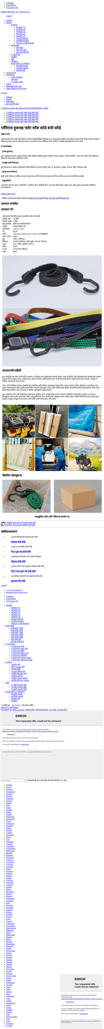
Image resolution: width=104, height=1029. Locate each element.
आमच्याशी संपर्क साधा (14, 86)
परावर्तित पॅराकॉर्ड (22, 41)
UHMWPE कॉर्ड (17, 646)
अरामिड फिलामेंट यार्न (19, 674)
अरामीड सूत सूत (17, 676)
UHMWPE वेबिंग (17, 651)
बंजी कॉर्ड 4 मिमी (17, 630)
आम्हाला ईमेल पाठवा (8, 194)
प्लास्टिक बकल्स (22, 68)
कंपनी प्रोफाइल (17, 77)
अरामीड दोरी (15, 665)
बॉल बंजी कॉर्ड (21, 50)
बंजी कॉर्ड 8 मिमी (17, 637)
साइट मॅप (4, 707)
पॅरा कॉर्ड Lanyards (17, 710)
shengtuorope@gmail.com (16, 592)
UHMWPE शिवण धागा (20, 653)
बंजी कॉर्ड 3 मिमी (17, 628)
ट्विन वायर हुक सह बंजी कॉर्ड (23, 571)
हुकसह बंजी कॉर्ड (18, 581)
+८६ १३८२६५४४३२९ (14, 590)
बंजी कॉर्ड (19, 48)
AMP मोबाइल (13, 707)
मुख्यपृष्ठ (9, 20)
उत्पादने (9, 23)
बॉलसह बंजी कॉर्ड (36, 198)
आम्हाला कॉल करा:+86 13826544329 (15, 12)
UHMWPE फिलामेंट (19, 655)
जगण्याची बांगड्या (42, 710)
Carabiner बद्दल (17, 82)
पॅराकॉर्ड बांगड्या (22, 66)
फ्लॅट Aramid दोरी (18, 667)
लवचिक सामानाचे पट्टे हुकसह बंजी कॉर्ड (21, 523)
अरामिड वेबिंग (16, 669)
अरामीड (14, 57)
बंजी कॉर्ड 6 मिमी (17, 635)
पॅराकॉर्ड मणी (20, 70)
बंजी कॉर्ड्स (15, 45)
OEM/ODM (11, 73)
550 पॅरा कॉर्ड (62, 710)
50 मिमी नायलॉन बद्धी (18, 690)
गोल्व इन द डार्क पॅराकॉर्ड (25, 43)
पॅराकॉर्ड (14, 25)
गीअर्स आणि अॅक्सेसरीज (20, 64)
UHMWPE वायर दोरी (19, 649)
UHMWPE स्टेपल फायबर (21, 658)
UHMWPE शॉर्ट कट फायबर (21, 660)
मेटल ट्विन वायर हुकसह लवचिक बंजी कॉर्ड (19, 525)
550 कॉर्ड (52, 710)
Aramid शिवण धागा (18, 671)
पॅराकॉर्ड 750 (20, 27)
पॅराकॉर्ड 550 (20, 32)
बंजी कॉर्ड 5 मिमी (17, 633)
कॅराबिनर (14, 61)
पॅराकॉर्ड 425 (20, 34)
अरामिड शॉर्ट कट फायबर (20, 680)
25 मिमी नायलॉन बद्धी (18, 685)
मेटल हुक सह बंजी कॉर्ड (21, 551)
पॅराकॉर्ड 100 (20, 36)
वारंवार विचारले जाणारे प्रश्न (16, 89)
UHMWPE (15, 55)
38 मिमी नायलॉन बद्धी (18, 687)
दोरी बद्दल (14, 80)
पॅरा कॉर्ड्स (5, 710)
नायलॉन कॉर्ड (29, 710)
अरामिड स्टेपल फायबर (19, 678)
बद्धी (12, 59)
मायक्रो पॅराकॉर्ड (22, 39)
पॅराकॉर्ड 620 (20, 30)
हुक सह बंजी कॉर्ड (22, 52)
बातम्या (8, 84)
